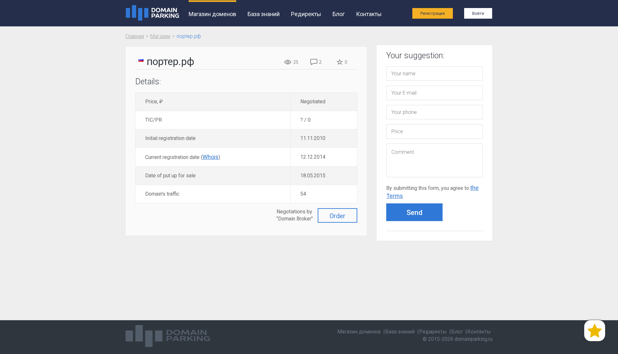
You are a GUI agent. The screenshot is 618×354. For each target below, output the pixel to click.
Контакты (369, 14)
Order (337, 216)
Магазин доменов (212, 14)
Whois (210, 157)
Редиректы (306, 14)
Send (414, 213)
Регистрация (432, 13)
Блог (338, 14)
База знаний (264, 14)
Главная (135, 36)
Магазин (160, 36)
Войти (478, 13)
